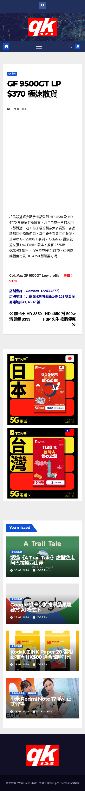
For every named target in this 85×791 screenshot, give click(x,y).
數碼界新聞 (17, 552)
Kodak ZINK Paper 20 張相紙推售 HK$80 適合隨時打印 (41, 654)
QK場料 (12, 74)
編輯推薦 (32, 693)
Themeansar (66, 783)
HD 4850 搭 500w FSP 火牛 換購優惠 (59, 316)
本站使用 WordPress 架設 (22, 783)
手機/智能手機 (18, 693)
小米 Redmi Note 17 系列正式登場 (40, 701)
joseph (41, 570)
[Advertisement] (42, 165)
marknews (44, 711)
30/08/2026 (22, 570)
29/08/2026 (22, 617)
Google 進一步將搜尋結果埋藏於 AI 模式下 (40, 607)
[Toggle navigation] (39, 46)
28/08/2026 (22, 664)
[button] (70, 46)
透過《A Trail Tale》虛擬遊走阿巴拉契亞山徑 (42, 560)
